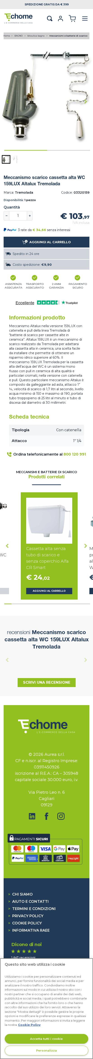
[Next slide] (85, 101)
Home (6, 35)
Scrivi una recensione (46, 682)
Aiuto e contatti (28, 901)
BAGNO (18, 35)
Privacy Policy (25, 916)
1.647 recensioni (23, 957)
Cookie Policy (25, 923)
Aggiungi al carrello (49, 590)
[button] (6, 159)
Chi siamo (20, 894)
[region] (46, 1008)
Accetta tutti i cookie (46, 1039)
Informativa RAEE (29, 930)
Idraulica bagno (36, 35)
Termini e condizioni (32, 909)
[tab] (25, 150)
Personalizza (46, 1050)
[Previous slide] (7, 660)
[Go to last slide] (7, 101)
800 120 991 (74, 454)
